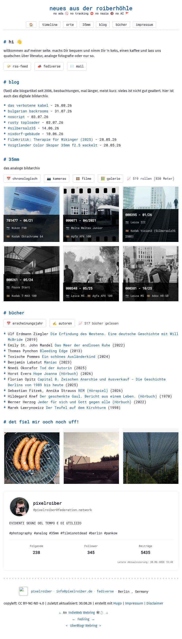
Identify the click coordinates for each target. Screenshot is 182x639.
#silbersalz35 (22, 128)
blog (103, 24)
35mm (86, 24)
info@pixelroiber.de (74, 591)
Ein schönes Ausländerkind (68, 356)
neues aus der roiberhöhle (91, 8)
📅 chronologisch (22, 178)
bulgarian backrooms (28, 111)
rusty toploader (24, 122)
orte (70, 24)
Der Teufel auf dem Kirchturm (76, 407)
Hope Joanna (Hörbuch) (55, 373)
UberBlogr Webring (83, 626)
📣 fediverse (48, 66)
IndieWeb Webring (81, 613)
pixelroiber (41, 591)
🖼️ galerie (110, 178)
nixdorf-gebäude (24, 133)
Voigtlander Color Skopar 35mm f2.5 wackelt (52, 145)
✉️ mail (77, 66)
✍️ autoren (62, 323)
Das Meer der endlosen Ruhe (82, 345)
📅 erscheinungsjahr (25, 323)
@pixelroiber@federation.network (62, 510)
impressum (144, 24)
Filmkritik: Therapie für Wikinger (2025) (50, 139)
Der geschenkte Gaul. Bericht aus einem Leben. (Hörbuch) (98, 396)
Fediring (83, 619)
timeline (49, 24)
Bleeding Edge (54, 350)
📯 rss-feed (17, 66)
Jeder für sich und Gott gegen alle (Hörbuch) (85, 401)
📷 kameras (56, 178)
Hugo (117, 603)
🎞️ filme (83, 178)
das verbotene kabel (28, 105)
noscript (16, 116)
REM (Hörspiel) (93, 390)
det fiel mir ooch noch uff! (44, 422)
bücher (121, 24)
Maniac (50, 362)
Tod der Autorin (56, 367)
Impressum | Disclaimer (144, 603)
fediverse (105, 591)
